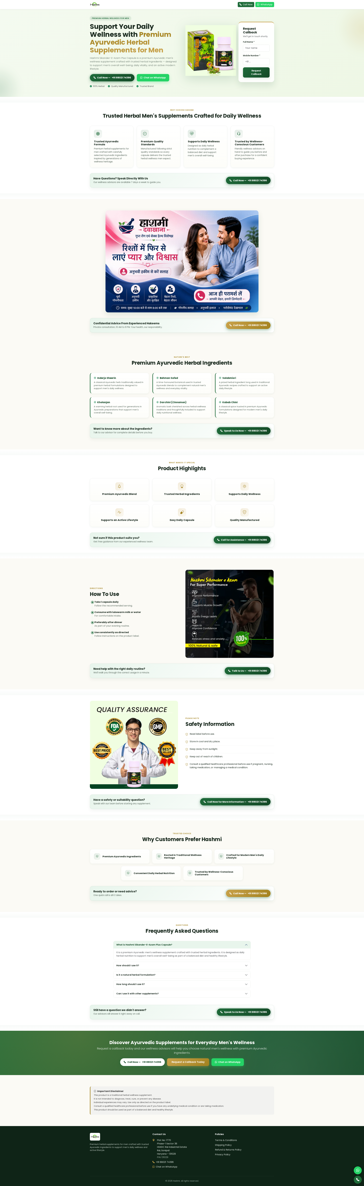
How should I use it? (127, 965)
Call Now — (114, 77)
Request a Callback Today (188, 1062)
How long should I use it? (130, 984)
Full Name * (249, 41)
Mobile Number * (251, 55)
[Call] (358, 1180)
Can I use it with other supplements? (137, 993)
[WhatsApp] (358, 1170)
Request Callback (256, 72)
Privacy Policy (222, 1154)
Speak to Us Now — (245, 430)
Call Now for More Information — (237, 801)
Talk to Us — (249, 670)
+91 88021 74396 (165, 1162)
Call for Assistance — (244, 540)
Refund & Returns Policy (228, 1149)
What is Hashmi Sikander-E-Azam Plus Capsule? (144, 944)
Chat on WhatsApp (155, 77)
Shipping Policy (223, 1145)
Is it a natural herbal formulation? (135, 974)
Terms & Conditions (226, 1140)
